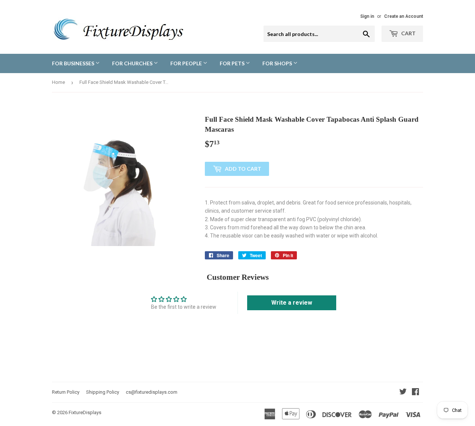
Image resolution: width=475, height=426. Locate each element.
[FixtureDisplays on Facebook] (415, 393)
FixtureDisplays (85, 412)
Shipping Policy (102, 392)
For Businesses (73, 63)
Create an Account (403, 16)
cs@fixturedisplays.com (151, 392)
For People (186, 63)
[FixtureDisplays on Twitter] (403, 393)
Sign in (367, 16)
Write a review (291, 302)
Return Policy (65, 392)
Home (58, 82)
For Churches (133, 63)
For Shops (277, 63)
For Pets (233, 63)
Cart (408, 33)
